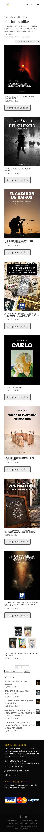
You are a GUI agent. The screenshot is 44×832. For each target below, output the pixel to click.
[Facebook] (20, 816)
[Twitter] (26, 816)
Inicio (6, 17)
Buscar (27, 671)
